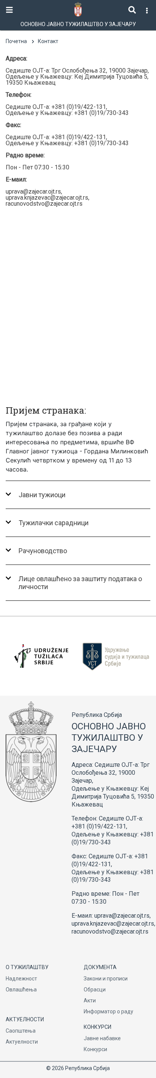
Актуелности (22, 1042)
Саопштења (21, 1031)
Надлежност (21, 979)
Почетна (16, 41)
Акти (90, 1000)
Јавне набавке (102, 1038)
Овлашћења (21, 989)
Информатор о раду (108, 1011)
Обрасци (95, 989)
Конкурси (95, 1049)
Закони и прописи (106, 979)
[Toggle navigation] (9, 10)
